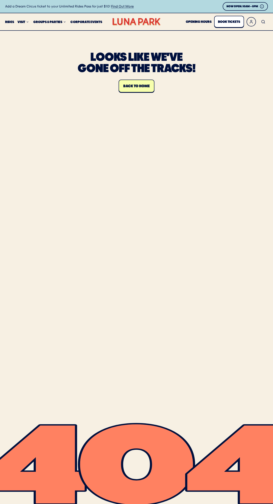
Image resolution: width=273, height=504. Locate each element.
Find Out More (122, 6)
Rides (9, 22)
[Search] (263, 21)
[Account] (251, 21)
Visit (21, 22)
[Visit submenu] (27, 22)
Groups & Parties (47, 22)
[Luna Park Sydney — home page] (136, 21)
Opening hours (199, 21)
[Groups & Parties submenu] (64, 22)
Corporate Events (86, 22)
